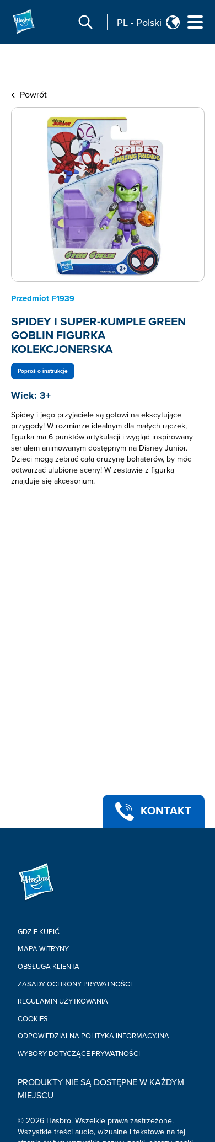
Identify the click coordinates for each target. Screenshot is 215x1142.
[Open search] (85, 22)
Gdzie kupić (39, 931)
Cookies (33, 1019)
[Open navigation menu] (195, 22)
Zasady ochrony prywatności (75, 984)
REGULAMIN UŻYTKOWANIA (63, 1001)
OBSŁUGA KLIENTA (48, 966)
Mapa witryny (43, 949)
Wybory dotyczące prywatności (79, 1053)
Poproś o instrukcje (43, 371)
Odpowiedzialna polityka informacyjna (93, 1036)
